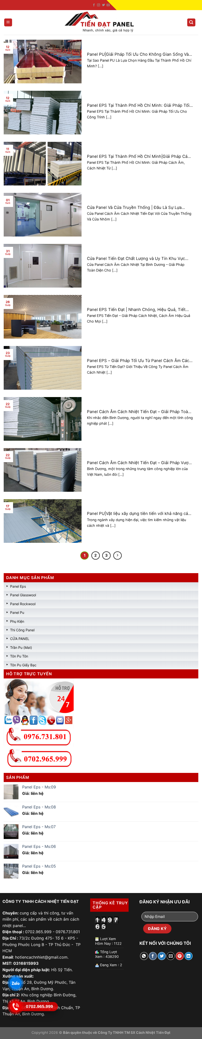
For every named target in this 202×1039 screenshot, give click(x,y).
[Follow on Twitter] (103, 5)
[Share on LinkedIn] (189, 956)
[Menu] (8, 22)
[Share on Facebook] (153, 956)
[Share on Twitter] (162, 956)
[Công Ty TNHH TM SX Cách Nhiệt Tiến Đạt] (101, 23)
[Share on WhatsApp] (144, 956)
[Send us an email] (108, 5)
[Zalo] (15, 983)
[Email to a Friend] (171, 956)
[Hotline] (15, 1006)
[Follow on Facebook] (93, 5)
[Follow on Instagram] (98, 5)
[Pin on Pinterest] (180, 956)
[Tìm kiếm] (191, 22)
